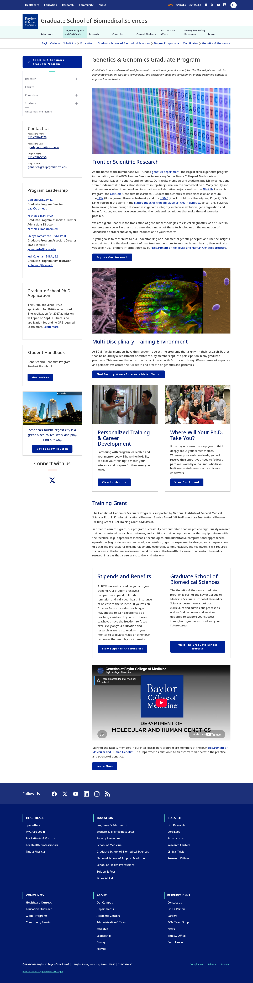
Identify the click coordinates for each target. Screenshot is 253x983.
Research (68, 5)
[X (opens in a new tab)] (212, 5)
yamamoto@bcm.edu (42, 249)
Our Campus (105, 902)
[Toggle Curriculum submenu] (76, 95)
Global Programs (37, 916)
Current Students (146, 34)
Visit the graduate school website (197, 646)
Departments (105, 909)
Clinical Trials (175, 851)
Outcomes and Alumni (38, 111)
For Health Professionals (42, 845)
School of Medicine (109, 845)
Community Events (38, 922)
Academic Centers (108, 916)
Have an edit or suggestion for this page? (43, 971)
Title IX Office (176, 936)
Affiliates (102, 929)
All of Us (208, 189)
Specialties (33, 825)
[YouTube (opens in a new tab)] (218, 5)
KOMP (164, 198)
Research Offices (178, 858)
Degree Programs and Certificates (75, 32)
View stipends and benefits (122, 648)
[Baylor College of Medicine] (30, 21)
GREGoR (115, 194)
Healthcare (32, 5)
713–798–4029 (37, 137)
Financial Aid (105, 878)
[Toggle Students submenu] (76, 103)
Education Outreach (39, 909)
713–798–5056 (37, 157)
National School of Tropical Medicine (121, 858)
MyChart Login (35, 832)
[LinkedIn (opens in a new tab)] (224, 5)
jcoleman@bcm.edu (40, 265)
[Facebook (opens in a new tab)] (206, 5)
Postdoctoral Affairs (167, 32)
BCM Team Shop (178, 922)
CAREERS (181, 4)
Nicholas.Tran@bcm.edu (43, 229)
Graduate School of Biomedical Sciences (124, 43)
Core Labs (173, 832)
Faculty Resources (108, 838)
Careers (172, 916)
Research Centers (178, 845)
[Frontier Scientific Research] (161, 121)
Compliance (175, 942)
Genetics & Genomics (216, 43)
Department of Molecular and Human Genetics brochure (189, 248)
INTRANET (195, 4)
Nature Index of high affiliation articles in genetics (167, 203)
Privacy (212, 964)
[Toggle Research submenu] (76, 79)
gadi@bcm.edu (37, 208)
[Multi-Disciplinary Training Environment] (161, 300)
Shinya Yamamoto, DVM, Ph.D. (47, 236)
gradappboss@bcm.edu (43, 147)
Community (86, 5)
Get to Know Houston (52, 448)
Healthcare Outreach (39, 902)
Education (50, 5)
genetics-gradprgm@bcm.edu (47, 167)
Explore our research (112, 257)
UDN (100, 198)
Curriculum (118, 34)
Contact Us (174, 902)
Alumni (101, 949)
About (102, 5)
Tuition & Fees (106, 871)
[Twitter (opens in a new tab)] (52, 480)
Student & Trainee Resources (116, 832)
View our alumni (187, 482)
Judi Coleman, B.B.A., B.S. (43, 256)
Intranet (225, 964)
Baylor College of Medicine (58, 43)
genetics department (166, 172)
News (171, 929)
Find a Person (176, 909)
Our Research (176, 825)
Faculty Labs (175, 838)
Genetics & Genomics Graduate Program (48, 61)
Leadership (104, 936)
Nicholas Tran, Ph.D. (40, 216)
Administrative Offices (111, 922)
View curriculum (114, 482)
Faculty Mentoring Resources (194, 32)
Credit (63, 393)
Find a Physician (36, 851)
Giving (101, 942)
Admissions (47, 34)
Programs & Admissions (112, 825)
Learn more (105, 766)
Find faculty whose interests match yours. (128, 374)
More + (212, 34)
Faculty (29, 87)
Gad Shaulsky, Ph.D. (40, 200)
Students (30, 103)
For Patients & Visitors (40, 838)
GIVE (170, 4)
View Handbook (40, 377)
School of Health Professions (116, 865)
